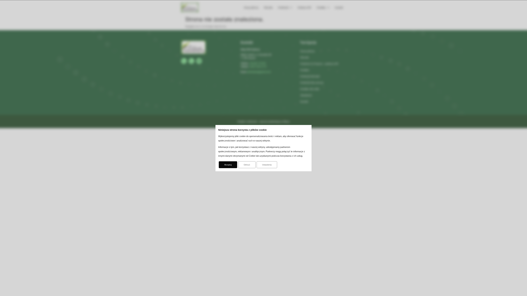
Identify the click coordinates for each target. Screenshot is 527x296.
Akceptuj (228, 165)
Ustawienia (267, 165)
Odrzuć (247, 165)
